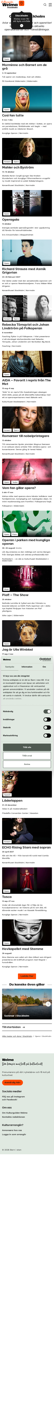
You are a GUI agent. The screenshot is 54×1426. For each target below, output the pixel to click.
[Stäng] (21, 25)
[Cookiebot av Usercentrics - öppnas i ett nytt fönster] (39, 659)
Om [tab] (44, 667)
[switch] (47, 719)
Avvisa (27, 764)
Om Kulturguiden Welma (14, 1113)
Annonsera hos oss (12, 1130)
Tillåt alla (27, 747)
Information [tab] (27, 667)
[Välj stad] (21, 3)
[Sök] (45, 4)
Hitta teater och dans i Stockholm (17, 1036)
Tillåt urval (27, 756)
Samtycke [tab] (9, 667)
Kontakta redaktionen (13, 1117)
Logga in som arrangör (14, 1134)
